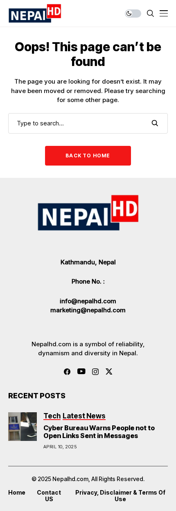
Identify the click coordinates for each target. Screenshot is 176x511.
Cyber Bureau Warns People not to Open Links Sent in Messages (99, 432)
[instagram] (95, 371)
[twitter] (109, 371)
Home (16, 492)
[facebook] (67, 371)
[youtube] (81, 372)
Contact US (49, 496)
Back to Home (87, 155)
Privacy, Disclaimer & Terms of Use (120, 496)
